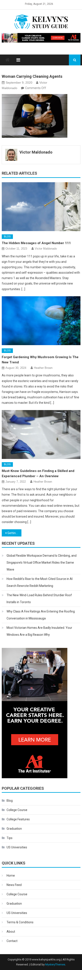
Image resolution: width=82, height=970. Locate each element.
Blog (7, 236)
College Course (17, 810)
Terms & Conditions (20, 922)
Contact (12, 941)
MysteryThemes (55, 964)
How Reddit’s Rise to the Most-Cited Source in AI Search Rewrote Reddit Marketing (40, 582)
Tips (9, 838)
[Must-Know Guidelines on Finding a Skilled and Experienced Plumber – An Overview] (41, 434)
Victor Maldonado (35, 152)
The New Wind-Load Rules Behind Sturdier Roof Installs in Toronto (39, 598)
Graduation (14, 828)
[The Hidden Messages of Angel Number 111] (41, 206)
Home (11, 875)
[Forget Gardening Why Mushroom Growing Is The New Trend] (41, 320)
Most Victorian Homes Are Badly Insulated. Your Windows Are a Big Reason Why (39, 631)
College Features (18, 819)
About (11, 931)
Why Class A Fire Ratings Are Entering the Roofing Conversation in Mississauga (41, 615)
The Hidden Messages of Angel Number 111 (36, 243)
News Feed (14, 885)
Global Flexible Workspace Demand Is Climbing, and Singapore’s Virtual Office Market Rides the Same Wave (42, 562)
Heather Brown (43, 367)
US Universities (17, 847)
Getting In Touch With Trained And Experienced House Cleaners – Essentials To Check (14, 533)
